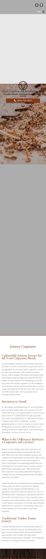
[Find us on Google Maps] (41, 5)
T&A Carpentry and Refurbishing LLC (23, 91)
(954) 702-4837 (24, 100)
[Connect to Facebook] (37, 5)
